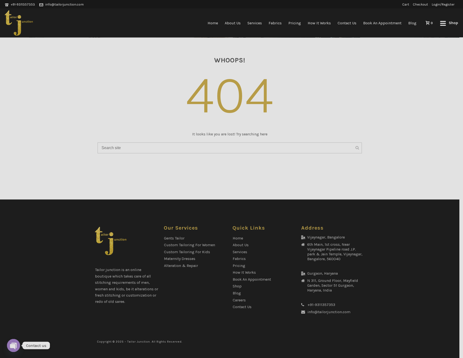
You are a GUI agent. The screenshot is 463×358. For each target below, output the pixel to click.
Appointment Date (131, 188)
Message (121, 297)
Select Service (127, 166)
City (118, 275)
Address (122, 232)
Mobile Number (128, 121)
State (119, 254)
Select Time (125, 209)
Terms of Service (229, 324)
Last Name (123, 78)
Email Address (127, 100)
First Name (124, 57)
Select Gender (127, 143)
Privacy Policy (200, 324)
